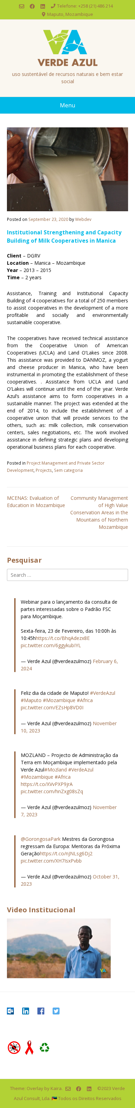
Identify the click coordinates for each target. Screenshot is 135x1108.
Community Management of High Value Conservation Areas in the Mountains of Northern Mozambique (99, 512)
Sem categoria (68, 470)
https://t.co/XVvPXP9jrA (47, 784)
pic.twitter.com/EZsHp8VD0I (52, 707)
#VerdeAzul (102, 693)
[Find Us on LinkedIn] (43, 6)
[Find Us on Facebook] (32, 6)
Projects (44, 470)
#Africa (85, 700)
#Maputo (31, 700)
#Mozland (55, 769)
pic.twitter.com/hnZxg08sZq (52, 791)
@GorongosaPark (41, 839)
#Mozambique (59, 700)
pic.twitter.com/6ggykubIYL (51, 645)
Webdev (83, 219)
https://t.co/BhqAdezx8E (63, 638)
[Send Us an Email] (21, 6)
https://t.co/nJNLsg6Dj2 (66, 853)
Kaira (56, 1088)
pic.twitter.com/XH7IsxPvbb (51, 860)
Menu (67, 105)
